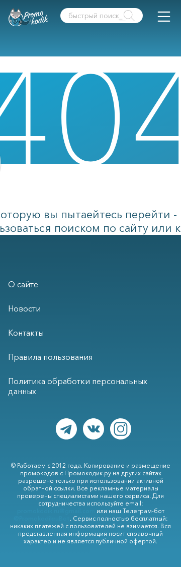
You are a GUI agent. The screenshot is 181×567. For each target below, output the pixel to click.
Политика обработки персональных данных (77, 386)
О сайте (23, 284)
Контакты (26, 333)
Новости (24, 308)
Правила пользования (50, 357)
